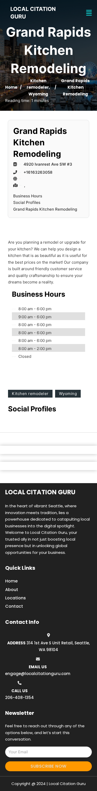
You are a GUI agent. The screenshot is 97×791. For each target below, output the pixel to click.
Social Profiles (26, 202)
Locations (15, 598)
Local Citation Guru (40, 492)
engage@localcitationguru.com (37, 673)
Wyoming (38, 94)
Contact (14, 606)
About (11, 590)
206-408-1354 (19, 697)
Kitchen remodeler (30, 393)
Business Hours (27, 195)
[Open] (89, 13)
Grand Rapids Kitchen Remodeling (45, 209)
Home (11, 87)
